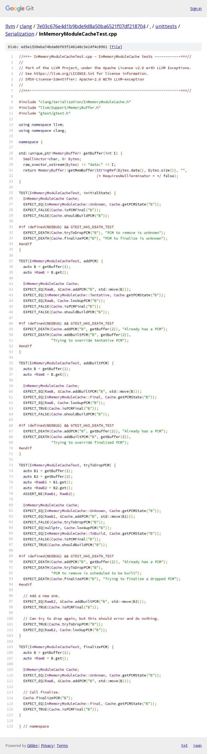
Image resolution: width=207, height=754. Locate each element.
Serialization (19, 34)
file (116, 47)
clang (26, 26)
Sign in (196, 8)
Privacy (47, 745)
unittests (166, 26)
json (197, 745)
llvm (10, 26)
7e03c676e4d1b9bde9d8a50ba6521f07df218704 (91, 26)
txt (184, 745)
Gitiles (32, 745)
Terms (62, 745)
